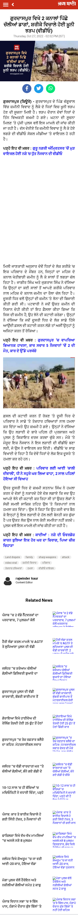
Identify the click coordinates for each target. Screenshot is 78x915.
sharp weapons (47, 557)
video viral (11, 562)
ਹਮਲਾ (30, 568)
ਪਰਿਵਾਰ (46, 562)
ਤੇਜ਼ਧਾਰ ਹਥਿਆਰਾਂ (13, 568)
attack (65, 557)
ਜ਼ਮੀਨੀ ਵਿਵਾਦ (29, 562)
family (29, 557)
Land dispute (12, 557)
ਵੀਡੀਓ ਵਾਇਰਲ (46, 568)
